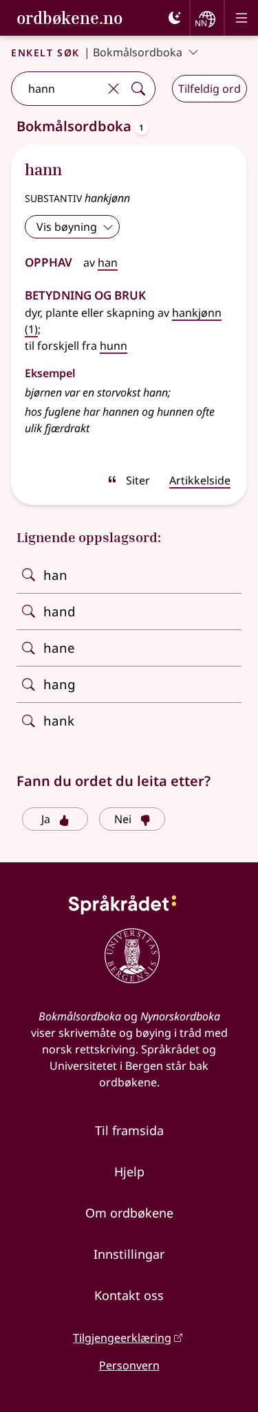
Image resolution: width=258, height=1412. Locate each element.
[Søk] (138, 88)
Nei (122, 819)
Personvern (129, 1365)
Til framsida (129, 1130)
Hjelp (129, 1171)
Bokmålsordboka (137, 52)
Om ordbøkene (129, 1212)
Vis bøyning (66, 226)
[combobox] (56, 88)
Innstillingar (129, 1254)
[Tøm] (113, 88)
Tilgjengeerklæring (122, 1337)
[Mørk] (175, 18)
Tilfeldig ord (209, 88)
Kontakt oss (129, 1295)
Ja (45, 819)
